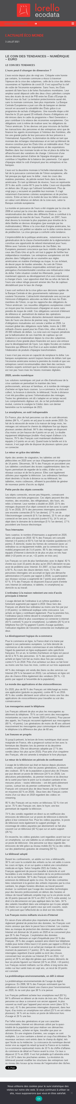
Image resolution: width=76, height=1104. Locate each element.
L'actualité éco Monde (24, 35)
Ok (38, 1098)
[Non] (71, 1093)
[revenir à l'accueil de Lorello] (38, 16)
